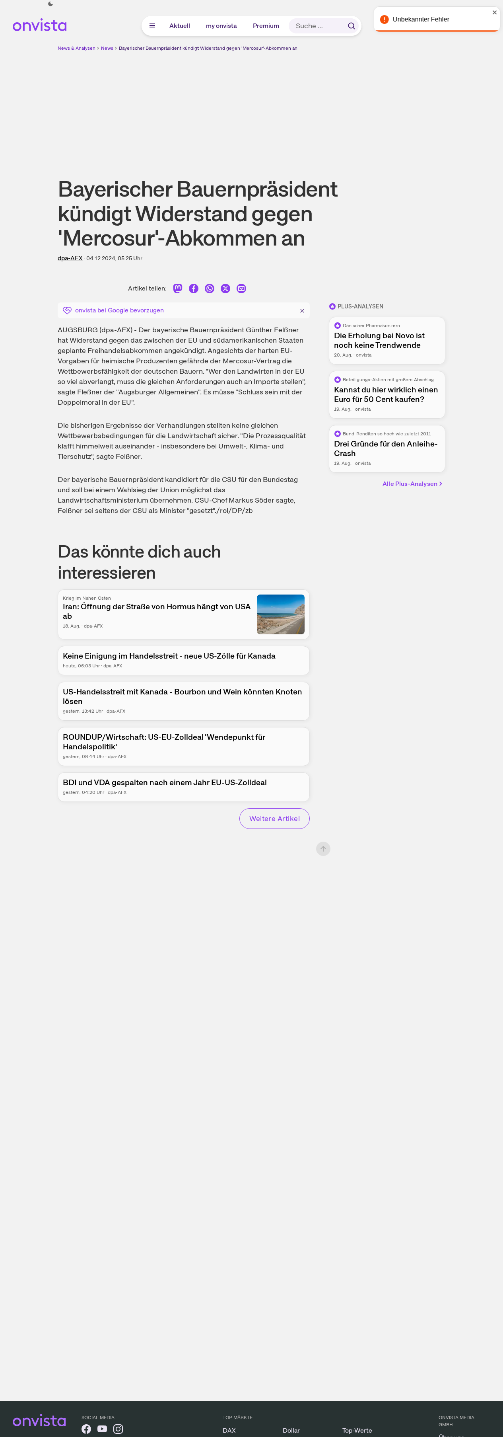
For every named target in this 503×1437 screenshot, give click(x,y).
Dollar (291, 1430)
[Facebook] (193, 290)
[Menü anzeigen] (152, 26)
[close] (491, 12)
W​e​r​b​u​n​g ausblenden (320, 107)
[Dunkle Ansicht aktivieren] (50, 4)
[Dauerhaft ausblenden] (302, 309)
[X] (225, 290)
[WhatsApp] (209, 290)
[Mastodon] (178, 290)
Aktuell (180, 25)
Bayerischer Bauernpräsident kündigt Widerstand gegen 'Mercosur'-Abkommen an (208, 48)
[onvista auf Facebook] (86, 1430)
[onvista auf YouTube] (102, 1430)
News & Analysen (76, 48)
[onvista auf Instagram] (118, 1430)
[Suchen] (351, 26)
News (107, 48)
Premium (266, 25)
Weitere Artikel (274, 818)
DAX (229, 1430)
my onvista (221, 25)
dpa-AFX (70, 258)
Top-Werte (357, 1430)
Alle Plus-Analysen (410, 484)
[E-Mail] (241, 290)
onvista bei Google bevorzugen (119, 310)
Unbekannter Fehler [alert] (417, 19)
